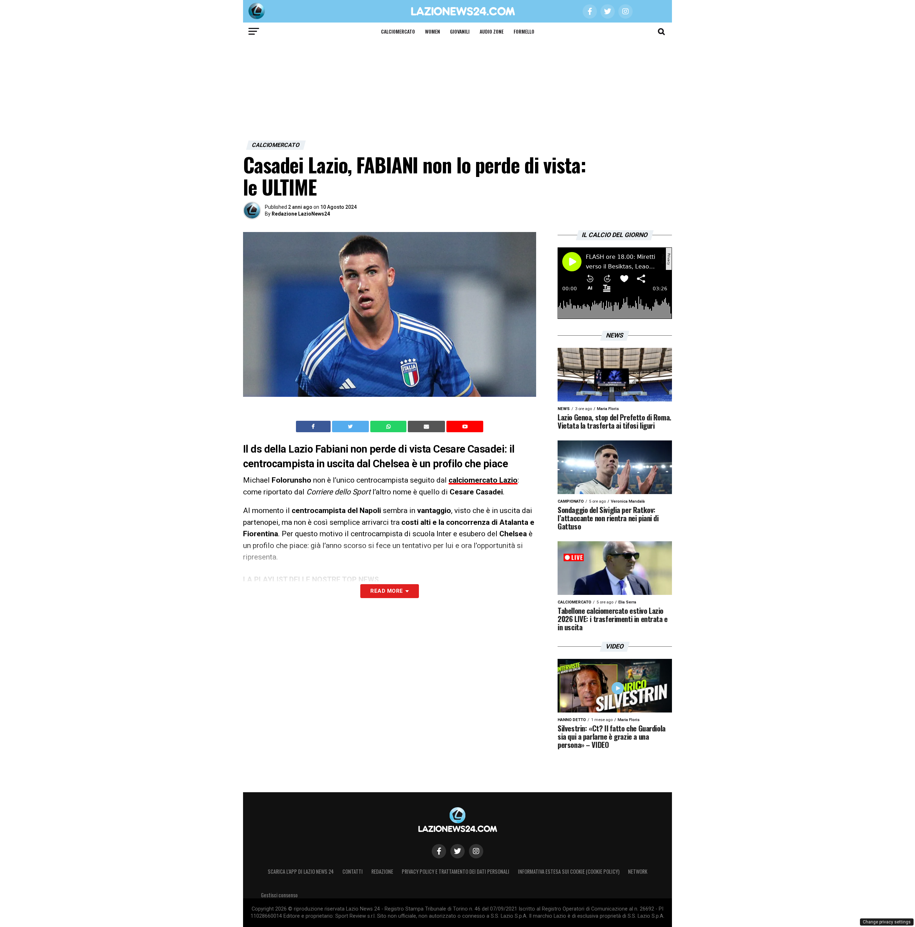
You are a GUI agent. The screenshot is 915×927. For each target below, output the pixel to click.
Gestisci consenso (279, 895)
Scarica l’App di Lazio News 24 (301, 871)
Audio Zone (492, 31)
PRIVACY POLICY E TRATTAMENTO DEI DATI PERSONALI (455, 871)
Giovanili (460, 31)
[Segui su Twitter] (457, 851)
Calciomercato (398, 31)
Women (432, 31)
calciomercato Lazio (483, 480)
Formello (524, 31)
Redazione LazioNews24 (301, 214)
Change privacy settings (887, 921)
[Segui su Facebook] (439, 851)
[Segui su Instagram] (476, 851)
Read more (386, 591)
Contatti (352, 871)
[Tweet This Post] (351, 426)
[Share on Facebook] (314, 426)
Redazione (382, 871)
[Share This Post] (389, 426)
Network (637, 871)
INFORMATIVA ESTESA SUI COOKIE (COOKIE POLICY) (568, 871)
